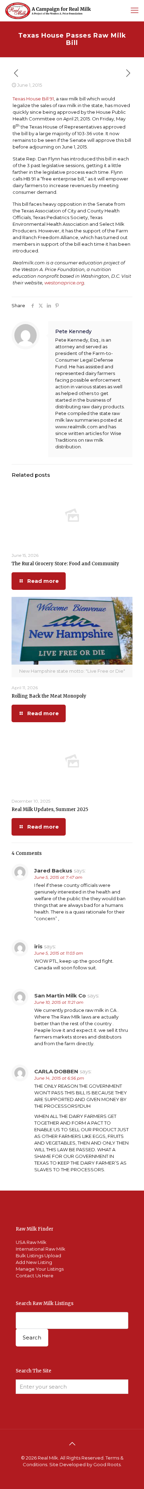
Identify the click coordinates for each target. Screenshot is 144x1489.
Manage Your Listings (40, 1269)
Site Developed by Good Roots (85, 1464)
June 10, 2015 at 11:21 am (59, 1002)
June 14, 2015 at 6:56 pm (59, 1078)
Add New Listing (34, 1262)
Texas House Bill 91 (33, 98)
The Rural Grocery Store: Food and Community (65, 564)
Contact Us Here (34, 1275)
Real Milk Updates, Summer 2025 (50, 809)
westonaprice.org (64, 282)
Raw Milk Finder (34, 1229)
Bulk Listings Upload (38, 1255)
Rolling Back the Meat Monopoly (49, 696)
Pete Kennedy (73, 331)
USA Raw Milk (31, 1242)
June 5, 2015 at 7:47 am (58, 877)
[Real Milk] (48, 10)
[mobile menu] (135, 11)
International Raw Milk (40, 1249)
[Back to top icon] (72, 1443)
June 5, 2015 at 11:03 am (58, 953)
